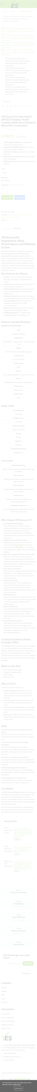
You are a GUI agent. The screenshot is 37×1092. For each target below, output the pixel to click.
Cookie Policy (17, 1084)
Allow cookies (18, 1088)
